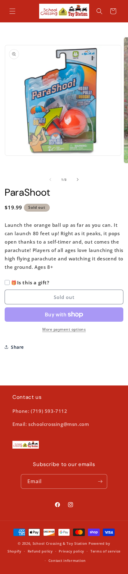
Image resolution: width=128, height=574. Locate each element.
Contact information (67, 560)
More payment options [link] (64, 329)
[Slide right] (78, 179)
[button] (12, 11)
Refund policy (40, 551)
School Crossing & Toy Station (60, 543)
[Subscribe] (100, 481)
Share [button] (17, 347)
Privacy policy (71, 551)
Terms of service (105, 551)
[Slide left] (50, 179)
